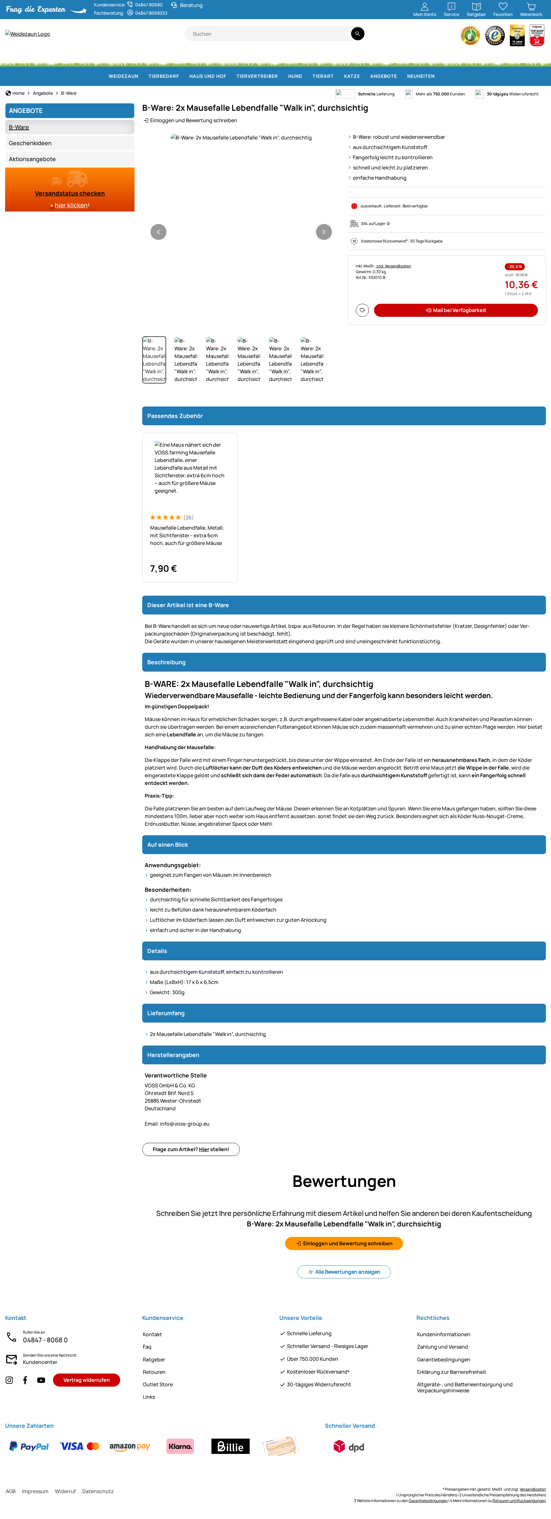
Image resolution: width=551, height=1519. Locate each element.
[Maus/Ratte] (488, 57)
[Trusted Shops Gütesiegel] (495, 37)
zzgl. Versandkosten (393, 266)
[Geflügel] (178, 57)
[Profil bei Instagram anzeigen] (9, 1380)
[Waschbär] (380, 57)
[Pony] (54, 57)
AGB (11, 1491)
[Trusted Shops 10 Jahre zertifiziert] (517, 37)
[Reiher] (436, 57)
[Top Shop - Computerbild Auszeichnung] (537, 37)
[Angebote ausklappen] (401, 76)
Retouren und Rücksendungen (519, 1500)
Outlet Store (158, 1384)
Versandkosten (533, 1489)
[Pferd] (22, 57)
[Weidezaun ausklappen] (142, 76)
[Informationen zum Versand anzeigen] (349, 1446)
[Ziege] (150, 57)
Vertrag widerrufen (86, 1379)
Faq (147, 1346)
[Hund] (205, 57)
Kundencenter (40, 1362)
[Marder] (409, 57)
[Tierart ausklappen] (338, 76)
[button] (241, 137)
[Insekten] (535, 57)
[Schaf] (121, 57)
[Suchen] (357, 33)
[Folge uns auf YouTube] (41, 1380)
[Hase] (257, 57)
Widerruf (65, 1491)
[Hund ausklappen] (306, 76)
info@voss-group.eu (177, 1123)
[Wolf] (318, 57)
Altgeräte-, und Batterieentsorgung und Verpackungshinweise (465, 1387)
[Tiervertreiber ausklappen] (282, 76)
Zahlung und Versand (442, 1346)
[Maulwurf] (462, 57)
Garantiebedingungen (443, 1359)
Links (149, 1396)
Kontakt (152, 1334)
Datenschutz (98, 1491)
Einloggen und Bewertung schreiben (193, 120)
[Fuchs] (350, 57)
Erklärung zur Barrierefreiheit (451, 1371)
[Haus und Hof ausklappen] (230, 76)
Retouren (154, 1371)
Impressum (35, 1491)
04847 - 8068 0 (45, 1340)
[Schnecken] (511, 57)
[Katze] (233, 57)
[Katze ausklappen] (364, 76)
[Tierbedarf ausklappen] (183, 76)
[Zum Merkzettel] (362, 310)
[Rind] (87, 57)
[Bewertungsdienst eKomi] (470, 37)
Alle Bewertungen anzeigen (347, 1271)
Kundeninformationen (443, 1334)
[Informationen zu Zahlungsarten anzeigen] (155, 1446)
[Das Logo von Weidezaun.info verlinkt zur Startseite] (95, 34)
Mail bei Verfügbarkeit (459, 310)
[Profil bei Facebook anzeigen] (25, 1380)
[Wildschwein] (286, 57)
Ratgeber (154, 1359)
